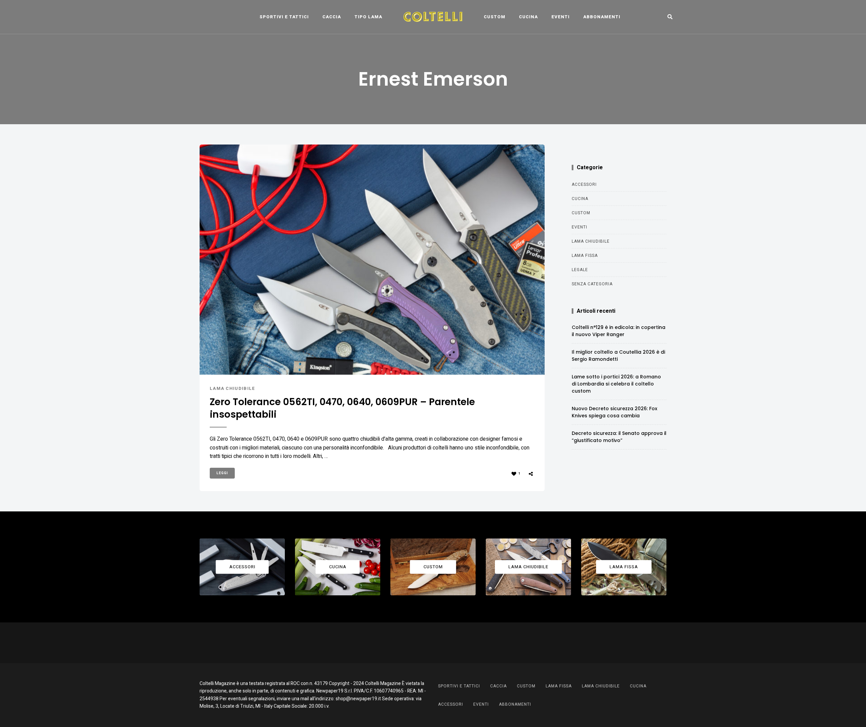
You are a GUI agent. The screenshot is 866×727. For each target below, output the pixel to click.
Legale (580, 270)
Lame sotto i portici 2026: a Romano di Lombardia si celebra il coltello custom (616, 383)
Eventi (560, 17)
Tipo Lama (368, 17)
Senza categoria (592, 284)
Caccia (331, 17)
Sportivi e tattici (284, 17)
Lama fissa (585, 255)
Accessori (584, 184)
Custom (494, 17)
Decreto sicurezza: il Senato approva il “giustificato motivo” (619, 437)
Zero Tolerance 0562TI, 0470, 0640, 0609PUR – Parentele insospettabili (342, 408)
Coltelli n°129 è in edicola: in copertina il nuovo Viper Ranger (618, 331)
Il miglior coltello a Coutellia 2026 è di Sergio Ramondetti (618, 355)
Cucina (528, 17)
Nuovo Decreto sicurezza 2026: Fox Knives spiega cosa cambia (614, 412)
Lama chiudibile (232, 388)
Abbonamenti (601, 17)
